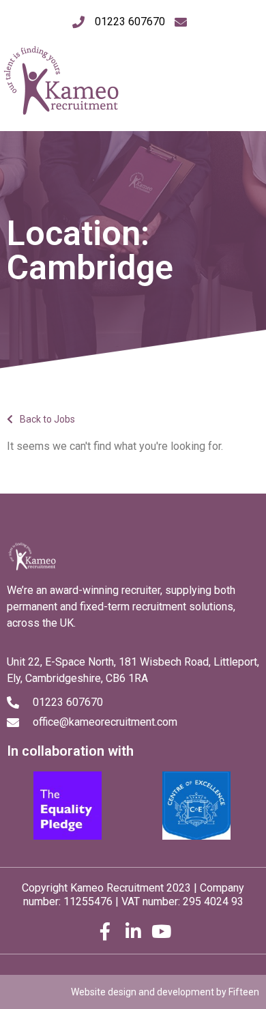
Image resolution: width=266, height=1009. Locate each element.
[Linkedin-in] (133, 931)
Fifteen (243, 991)
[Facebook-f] (105, 931)
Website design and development (142, 991)
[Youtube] (161, 931)
